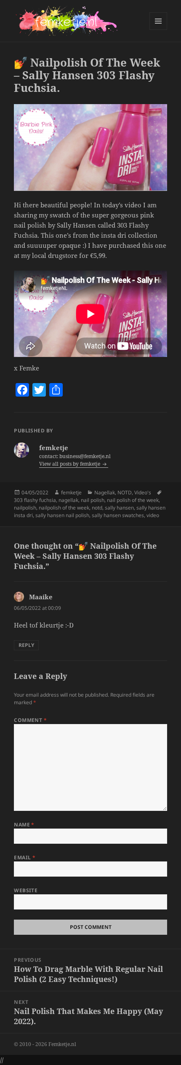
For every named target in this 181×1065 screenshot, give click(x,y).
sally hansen (119, 507)
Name (24, 824)
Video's (142, 492)
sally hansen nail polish (62, 515)
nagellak (68, 500)
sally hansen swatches (118, 515)
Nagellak (104, 492)
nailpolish (25, 507)
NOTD (124, 492)
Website (25, 890)
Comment (30, 720)
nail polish (92, 500)
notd (97, 507)
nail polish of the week (133, 500)
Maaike (41, 597)
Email (24, 857)
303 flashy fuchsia (35, 500)
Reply (26, 645)
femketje (71, 492)
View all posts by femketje (70, 463)
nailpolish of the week (64, 507)
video (152, 515)
